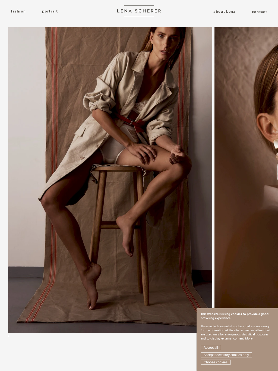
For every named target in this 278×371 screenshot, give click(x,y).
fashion (18, 11)
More (248, 338)
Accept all (211, 348)
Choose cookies (216, 362)
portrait (50, 11)
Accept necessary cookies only (226, 355)
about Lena (224, 12)
